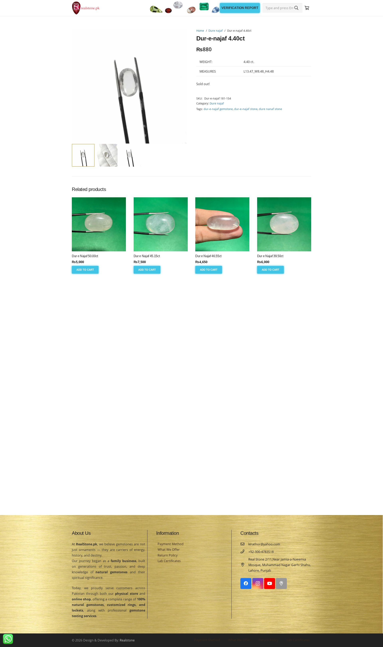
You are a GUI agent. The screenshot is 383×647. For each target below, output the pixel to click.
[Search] (296, 8)
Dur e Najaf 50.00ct (85, 256)
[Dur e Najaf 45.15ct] (161, 224)
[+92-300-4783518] (244, 552)
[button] (180, 35)
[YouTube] (269, 583)
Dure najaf (215, 30)
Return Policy (168, 555)
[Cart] (306, 8)
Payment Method (171, 544)
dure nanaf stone (270, 109)
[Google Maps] (281, 583)
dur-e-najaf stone (246, 109)
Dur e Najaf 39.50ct (270, 256)
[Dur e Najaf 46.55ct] (222, 224)
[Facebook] (245, 583)
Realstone (127, 640)
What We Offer (169, 549)
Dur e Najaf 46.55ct (208, 256)
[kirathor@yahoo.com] (244, 544)
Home (200, 30)
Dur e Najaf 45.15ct (147, 256)
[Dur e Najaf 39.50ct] (284, 224)
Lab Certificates (169, 561)
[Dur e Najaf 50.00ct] (99, 224)
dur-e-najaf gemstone (218, 109)
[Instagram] (257, 583)
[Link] (86, 8)
